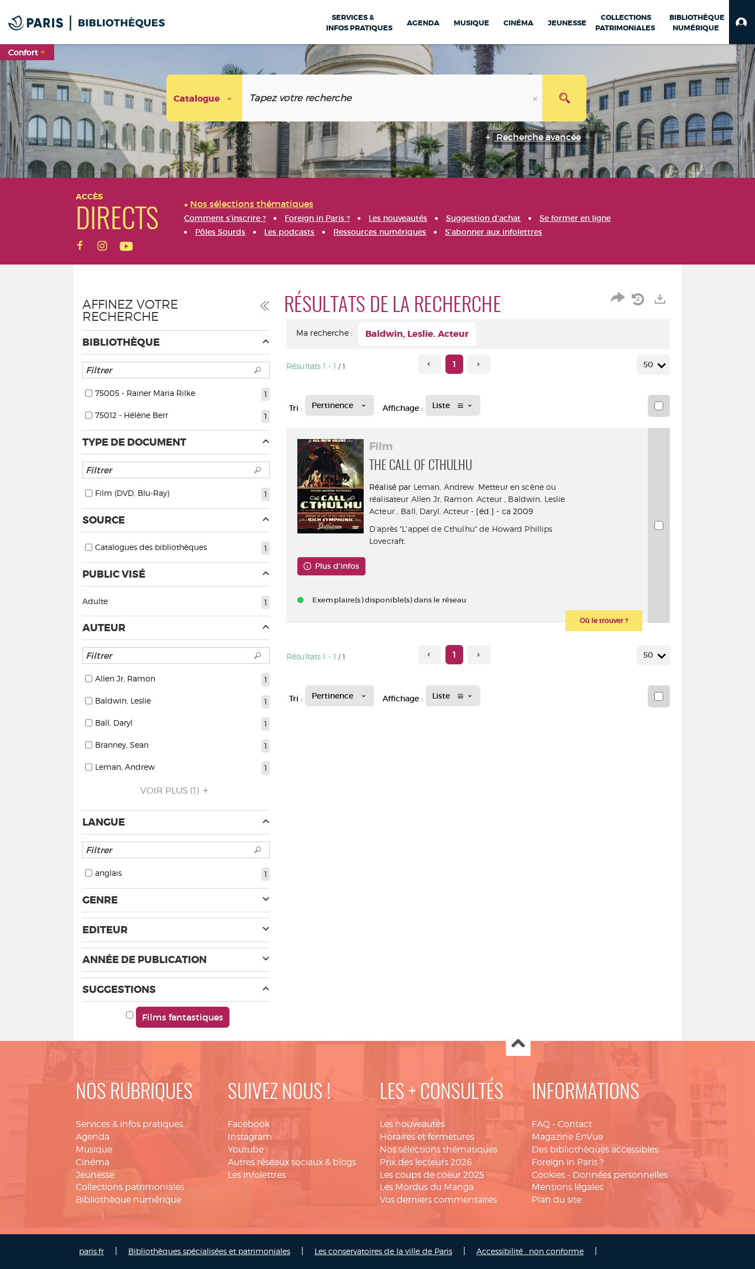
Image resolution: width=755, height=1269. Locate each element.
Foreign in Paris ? (568, 1162)
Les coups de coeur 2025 (432, 1175)
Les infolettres (257, 1175)
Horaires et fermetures (427, 1136)
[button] (742, 22)
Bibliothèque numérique (128, 1199)
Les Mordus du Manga (427, 1187)
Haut (518, 1044)
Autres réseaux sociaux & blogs (292, 1162)
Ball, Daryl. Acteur (435, 511)
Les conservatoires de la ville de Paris (383, 1251)
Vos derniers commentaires (438, 1199)
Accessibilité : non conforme (530, 1251)
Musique (94, 1149)
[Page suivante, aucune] (479, 364)
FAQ (541, 1124)
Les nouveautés (412, 1124)
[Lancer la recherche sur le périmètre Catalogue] (564, 98)
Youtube (246, 1149)
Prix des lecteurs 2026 (426, 1162)
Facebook (249, 1124)
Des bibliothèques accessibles (595, 1149)
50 (648, 364)
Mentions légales (567, 1187)
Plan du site (556, 1199)
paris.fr (91, 1251)
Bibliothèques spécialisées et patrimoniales (209, 1251)
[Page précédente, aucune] (429, 364)
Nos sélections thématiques (438, 1149)
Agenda (92, 1136)
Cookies (548, 1175)
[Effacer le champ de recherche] (536, 98)
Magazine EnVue (567, 1136)
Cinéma (92, 1162)
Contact (575, 1124)
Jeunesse (95, 1175)
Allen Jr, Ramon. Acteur (456, 499)
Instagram (250, 1136)
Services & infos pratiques (129, 1124)
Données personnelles (620, 1175)
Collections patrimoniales (130, 1187)
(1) (170, 790)
